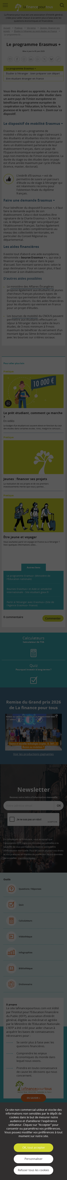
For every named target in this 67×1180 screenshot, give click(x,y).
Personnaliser (34, 1159)
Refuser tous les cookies (33, 1170)
